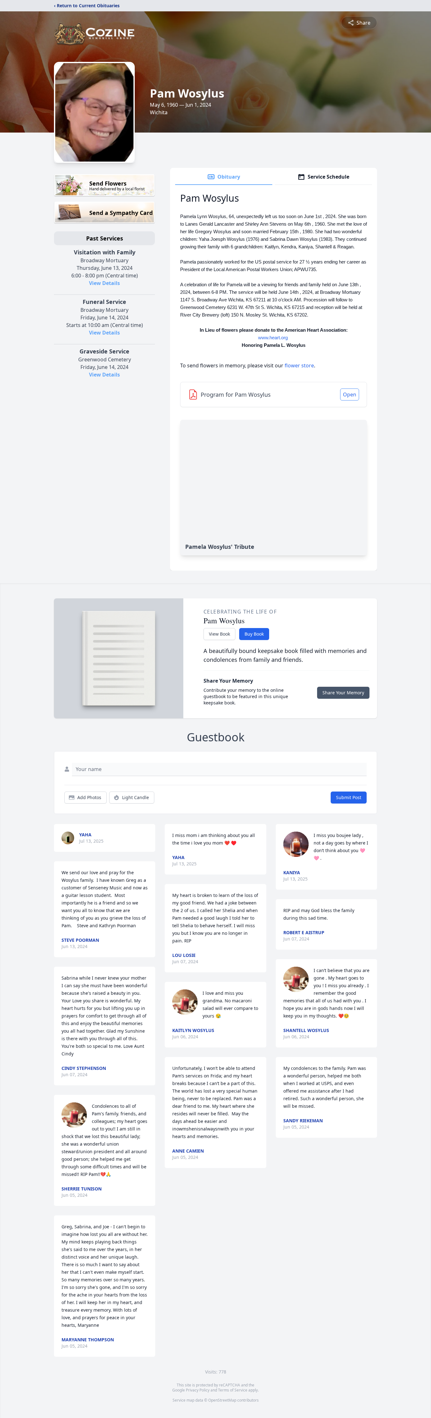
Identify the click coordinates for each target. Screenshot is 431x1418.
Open (349, 394)
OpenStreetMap (222, 1400)
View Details (104, 283)
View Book (219, 634)
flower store (299, 365)
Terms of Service (232, 1390)
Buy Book (254, 634)
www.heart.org (273, 337)
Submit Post (348, 797)
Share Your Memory (343, 693)
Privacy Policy (198, 1390)
